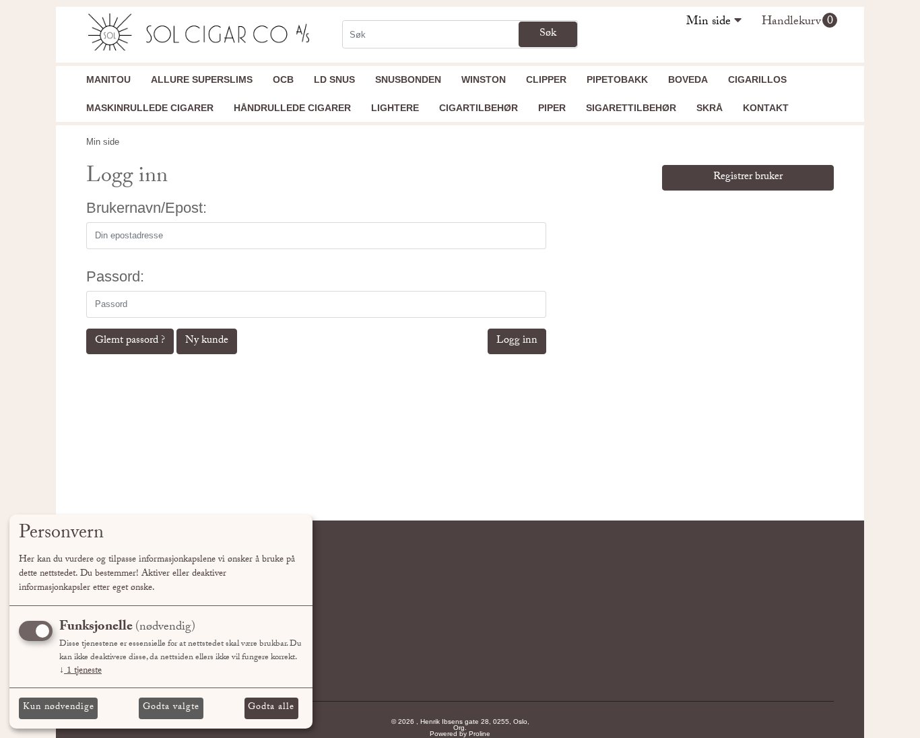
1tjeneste (80, 671)
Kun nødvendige (58, 708)
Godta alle (271, 708)
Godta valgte (171, 708)
